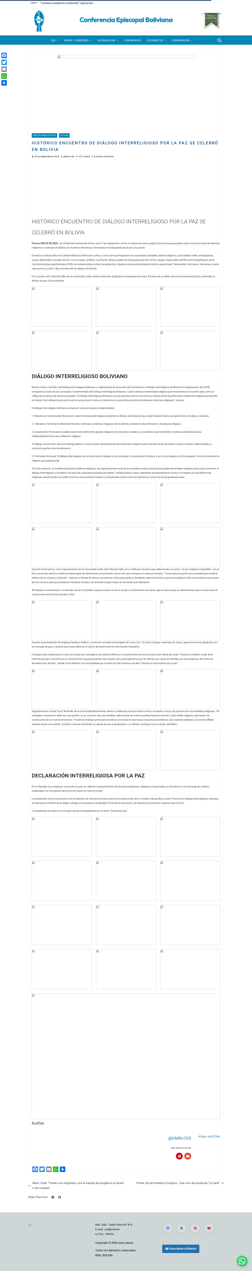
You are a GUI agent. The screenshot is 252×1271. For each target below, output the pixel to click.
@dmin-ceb (68, 156)
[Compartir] (4, 82)
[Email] (4, 69)
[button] (57, 40)
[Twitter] (4, 62)
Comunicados (132, 40)
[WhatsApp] (4, 76)
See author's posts (181, 1148)
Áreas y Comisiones (76, 40)
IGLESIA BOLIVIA (106, 40)
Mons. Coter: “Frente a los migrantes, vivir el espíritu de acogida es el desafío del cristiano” (78, 1185)
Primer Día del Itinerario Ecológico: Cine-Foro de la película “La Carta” (178, 1183)
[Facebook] (4, 55)
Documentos (155, 40)
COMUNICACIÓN (180, 40)
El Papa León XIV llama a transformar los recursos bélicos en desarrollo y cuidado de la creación (68, 3)
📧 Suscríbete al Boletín (180, 1248)
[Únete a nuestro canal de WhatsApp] (242, 1261)
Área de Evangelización (44, 135)
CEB (53, 40)
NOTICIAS (64, 135)
